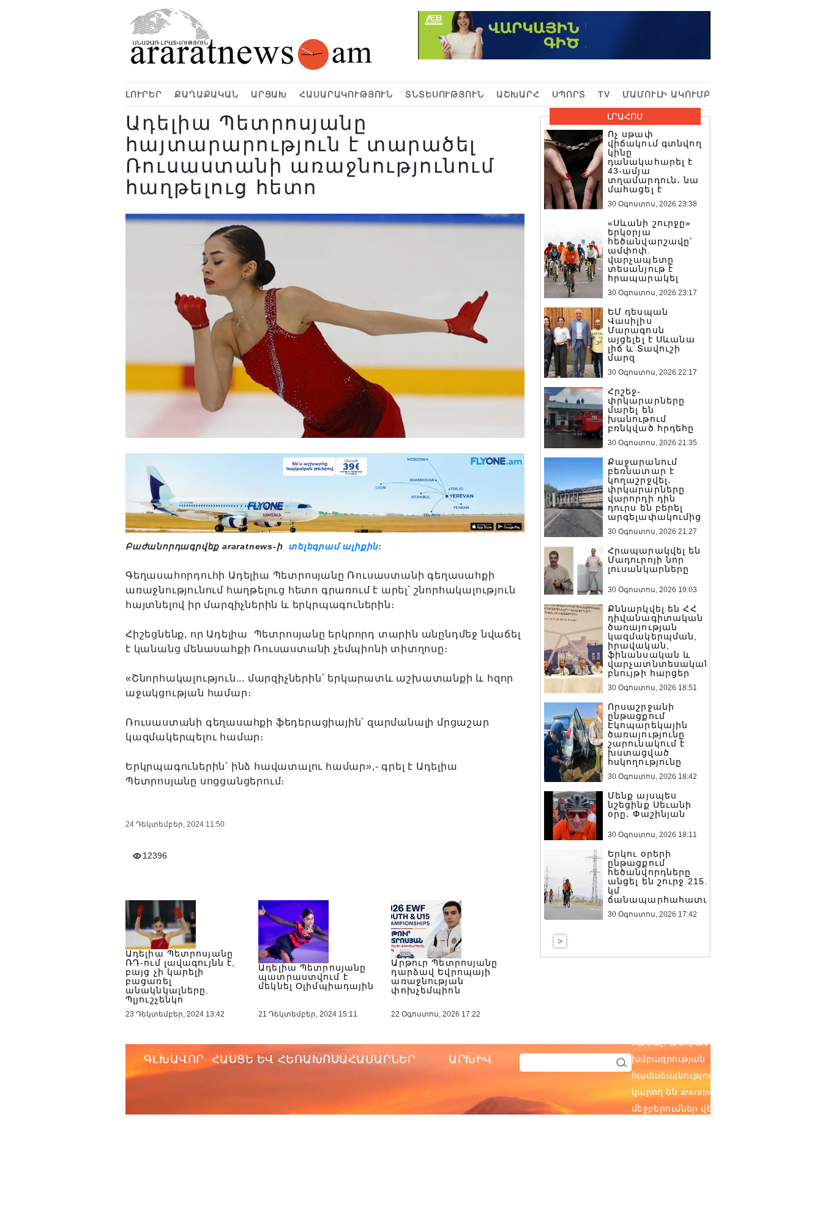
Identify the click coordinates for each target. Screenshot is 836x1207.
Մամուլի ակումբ (666, 94)
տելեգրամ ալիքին (331, 546)
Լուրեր (143, 94)
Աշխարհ (518, 94)
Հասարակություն (346, 94)
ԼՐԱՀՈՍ (625, 116)
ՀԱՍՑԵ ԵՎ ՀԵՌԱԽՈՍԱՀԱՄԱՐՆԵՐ (314, 1059)
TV (604, 94)
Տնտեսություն (444, 94)
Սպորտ (569, 94)
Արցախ (269, 94)
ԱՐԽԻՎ (471, 1059)
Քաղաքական (206, 94)
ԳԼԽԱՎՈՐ (174, 1059)
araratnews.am (769, 1042)
